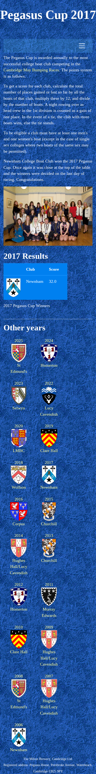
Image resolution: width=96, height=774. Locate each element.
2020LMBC (19, 438)
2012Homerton (18, 597)
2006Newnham (18, 737)
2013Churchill (49, 548)
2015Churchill (49, 511)
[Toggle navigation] (82, 46)
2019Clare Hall (49, 438)
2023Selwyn (18, 395)
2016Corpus (19, 511)
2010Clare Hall (18, 639)
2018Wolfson (19, 475)
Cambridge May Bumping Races (31, 70)
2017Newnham (49, 475)
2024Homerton (49, 353)
